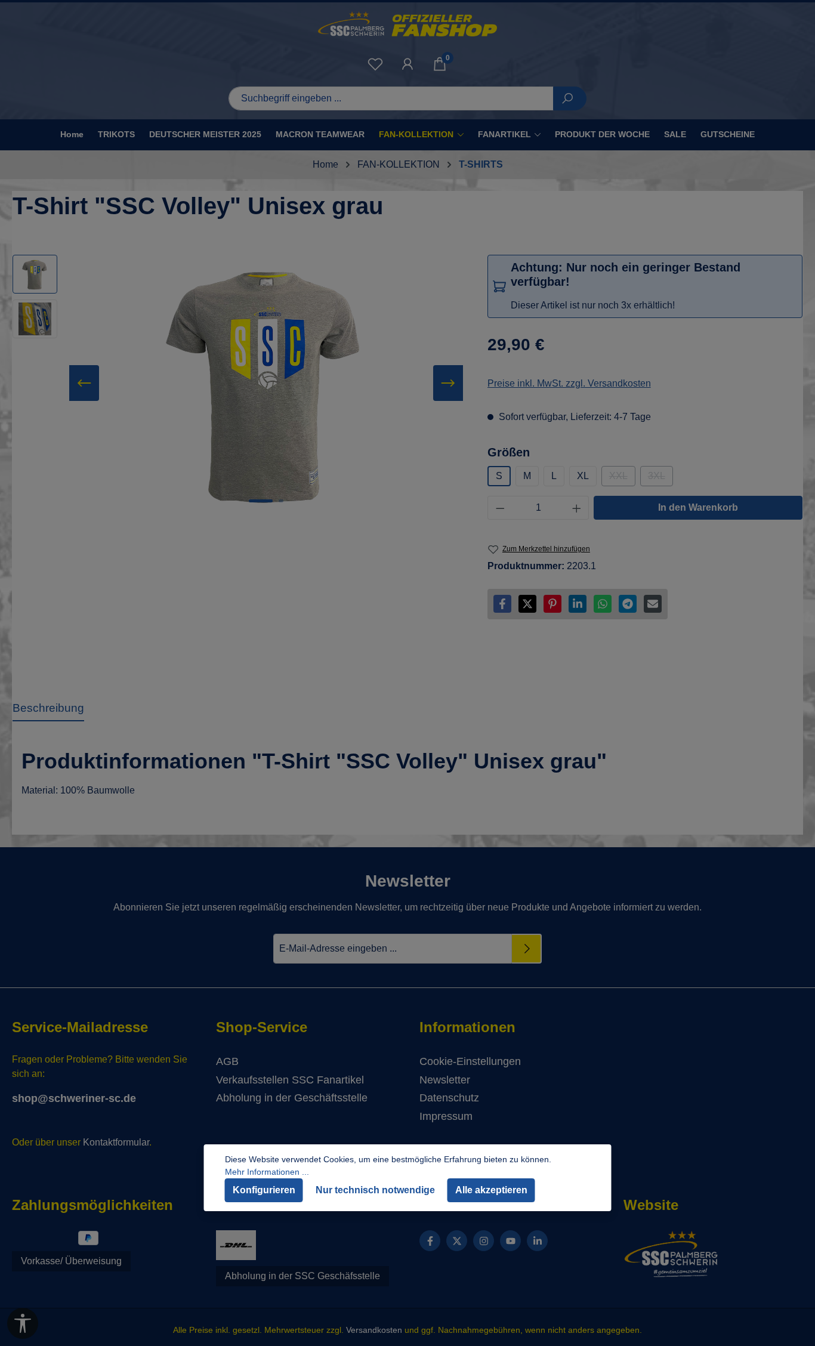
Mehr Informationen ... (267, 1172)
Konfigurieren (264, 1190)
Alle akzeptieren (491, 1190)
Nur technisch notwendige (375, 1190)
